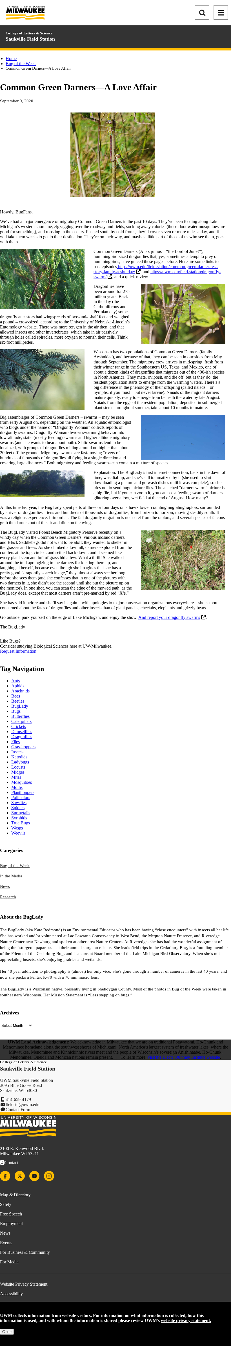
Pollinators (20, 797)
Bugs (16, 711)
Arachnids (20, 691)
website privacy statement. (186, 1320)
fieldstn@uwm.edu (22, 1104)
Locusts (18, 767)
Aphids (17, 685)
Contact (11, 1162)
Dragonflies (21, 736)
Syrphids (19, 817)
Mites (16, 777)
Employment (11, 1223)
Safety (5, 1204)
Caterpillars (21, 721)
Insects (17, 751)
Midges (18, 772)
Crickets (18, 726)
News (5, 886)
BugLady (19, 706)
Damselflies (21, 731)
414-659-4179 (18, 1099)
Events (6, 1242)
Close (7, 1332)
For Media (9, 1261)
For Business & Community (25, 1252)
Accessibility (11, 1293)
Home (11, 58)
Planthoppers (22, 792)
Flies (15, 741)
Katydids (19, 756)
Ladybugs (20, 762)
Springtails (20, 812)
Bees (15, 696)
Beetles (17, 701)
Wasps (17, 828)
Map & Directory (15, 1194)
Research (8, 897)
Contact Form (18, 1109)
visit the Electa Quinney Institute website (184, 1057)
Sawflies (18, 802)
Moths (17, 787)
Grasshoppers (23, 746)
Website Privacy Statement (23, 1284)
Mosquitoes (21, 782)
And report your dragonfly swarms (169, 617)
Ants (15, 680)
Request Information (18, 651)
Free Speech (11, 1214)
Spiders (18, 807)
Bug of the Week (21, 63)
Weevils (18, 833)
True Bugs (20, 822)
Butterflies (20, 716)
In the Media (11, 876)
